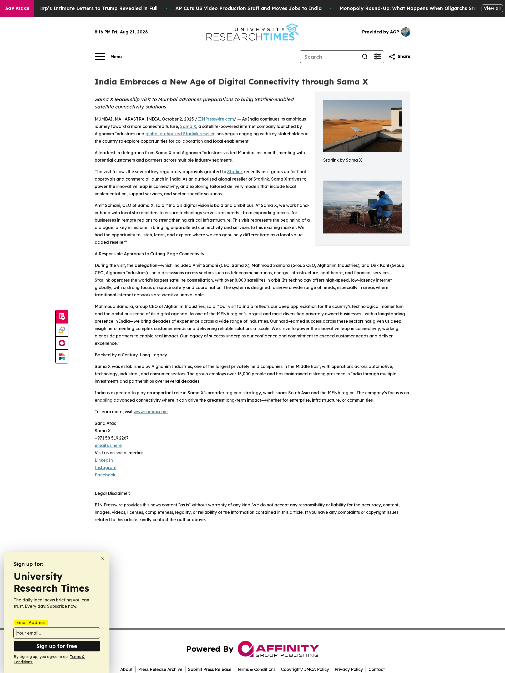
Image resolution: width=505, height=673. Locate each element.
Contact (376, 669)
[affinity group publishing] (62, 343)
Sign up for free (57, 646)
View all (492, 8)
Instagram (105, 467)
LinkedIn (104, 460)
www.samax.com (151, 411)
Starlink (235, 171)
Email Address (30, 622)
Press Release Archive (160, 669)
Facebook (105, 474)
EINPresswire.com (215, 119)
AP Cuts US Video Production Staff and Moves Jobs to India (248, 8)
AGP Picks (17, 8)
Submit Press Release (209, 669)
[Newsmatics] (62, 356)
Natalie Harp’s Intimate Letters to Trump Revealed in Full (87, 8)
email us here (108, 445)
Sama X (188, 126)
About (126, 669)
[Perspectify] (62, 330)
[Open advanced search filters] (377, 57)
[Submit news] (62, 316)
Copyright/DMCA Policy (305, 669)
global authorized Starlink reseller (179, 133)
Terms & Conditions (256, 669)
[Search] (364, 57)
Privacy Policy (349, 669)
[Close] (102, 558)
